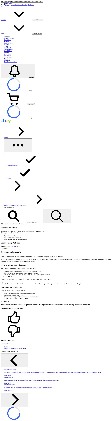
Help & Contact (29, 5)
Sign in (7, 5)
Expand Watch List (37, 20)
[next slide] (14, 400)
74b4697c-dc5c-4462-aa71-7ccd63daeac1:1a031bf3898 (24, 1)
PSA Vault (7, 60)
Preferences (7, 55)
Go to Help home (15, 246)
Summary (7, 36)
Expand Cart (31, 104)
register (13, 5)
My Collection (8, 57)
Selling (6, 46)
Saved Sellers (8, 51)
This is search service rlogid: (8, 224)
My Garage (7, 54)
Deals (16, 5)
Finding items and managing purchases (15, 205)
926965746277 (5, 1)
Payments (7, 52)
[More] (18, 145)
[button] (56, 317)
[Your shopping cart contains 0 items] (14, 104)
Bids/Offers (7, 40)
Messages (7, 59)
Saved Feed (7, 47)
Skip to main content (6, 3)
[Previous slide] (14, 360)
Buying (6, 346)
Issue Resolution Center (10, 62)
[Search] (57, 216)
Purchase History (9, 43)
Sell (2, 6)
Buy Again (7, 44)
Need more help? (5, 246)
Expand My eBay (37, 33)
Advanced (25, 271)
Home (6, 137)
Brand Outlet (21, 5)
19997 (40, 1)
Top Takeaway (5, 301)
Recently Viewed (9, 38)
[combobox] (35, 222)
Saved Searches (8, 49)
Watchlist (6, 41)
